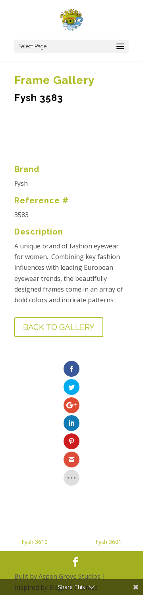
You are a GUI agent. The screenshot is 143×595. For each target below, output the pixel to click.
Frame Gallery (54, 80)
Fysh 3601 (112, 541)
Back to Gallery (59, 327)
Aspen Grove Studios (69, 576)
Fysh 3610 (31, 541)
